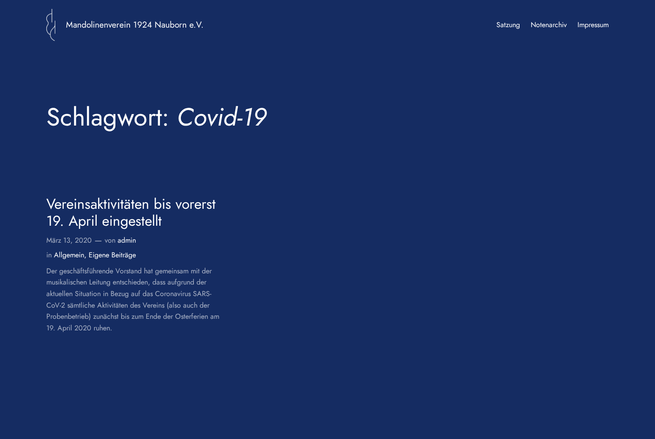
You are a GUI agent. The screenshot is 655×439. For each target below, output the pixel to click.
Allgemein (69, 255)
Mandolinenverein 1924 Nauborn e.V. (135, 24)
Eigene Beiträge (112, 255)
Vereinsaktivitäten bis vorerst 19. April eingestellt (131, 212)
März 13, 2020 (69, 240)
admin (127, 240)
